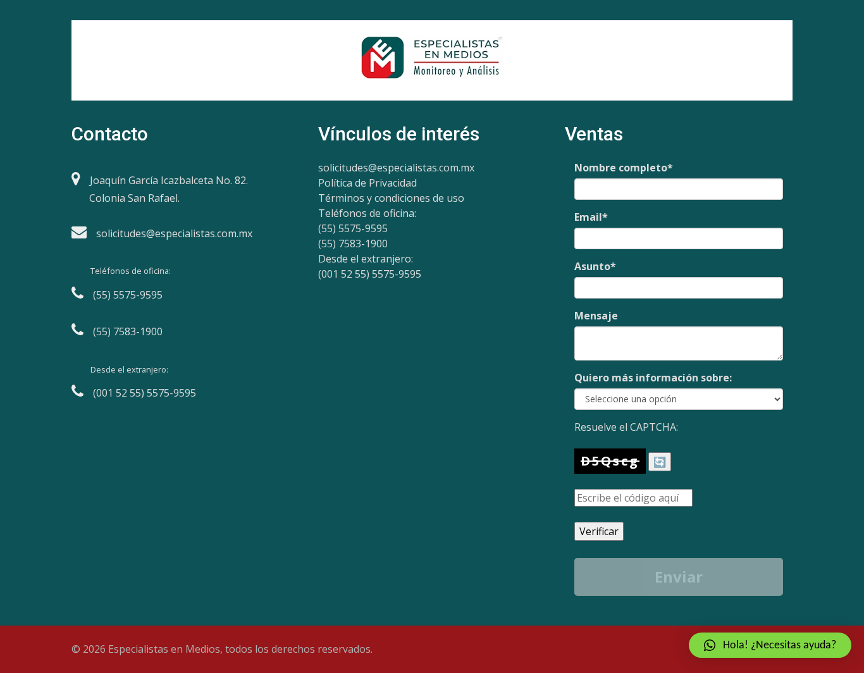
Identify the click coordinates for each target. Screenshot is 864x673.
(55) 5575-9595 (353, 228)
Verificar (599, 531)
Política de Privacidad (367, 183)
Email (591, 217)
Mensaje (596, 316)
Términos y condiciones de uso (391, 198)
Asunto (595, 266)
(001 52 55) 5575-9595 (369, 274)
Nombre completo (623, 168)
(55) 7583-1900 (353, 243)
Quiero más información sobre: (653, 378)
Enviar (679, 576)
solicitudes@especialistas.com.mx (396, 168)
